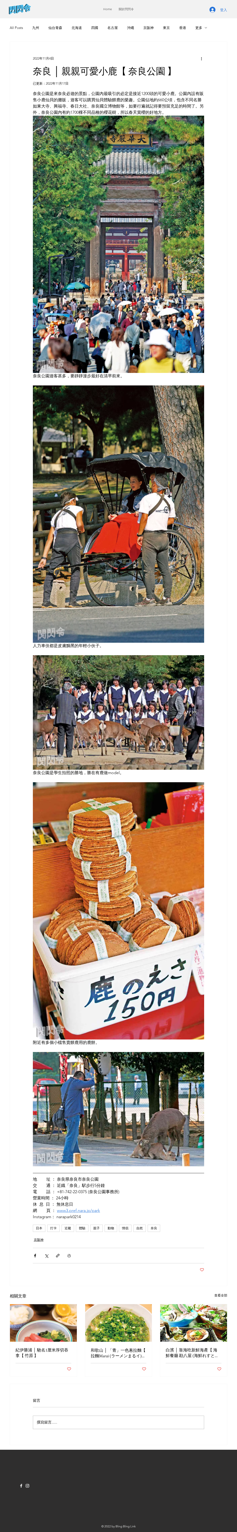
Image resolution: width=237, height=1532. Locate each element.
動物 (111, 1228)
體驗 (82, 1228)
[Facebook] (21, 1485)
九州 (35, 27)
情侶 (125, 1228)
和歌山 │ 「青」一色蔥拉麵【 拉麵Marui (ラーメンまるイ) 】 (118, 1353)
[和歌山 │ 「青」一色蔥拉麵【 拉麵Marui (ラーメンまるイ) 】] (118, 1323)
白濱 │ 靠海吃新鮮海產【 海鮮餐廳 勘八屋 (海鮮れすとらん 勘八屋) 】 (192, 1352)
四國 (94, 27)
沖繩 (130, 27)
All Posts (16, 27)
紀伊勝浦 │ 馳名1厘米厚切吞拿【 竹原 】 (42, 1352)
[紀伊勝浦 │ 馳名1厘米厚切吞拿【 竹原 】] (43, 1323)
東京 (166, 27)
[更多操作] (201, 58)
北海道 (77, 27)
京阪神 (148, 27)
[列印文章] (69, 1255)
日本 (39, 1228)
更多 (198, 27)
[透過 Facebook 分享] (35, 1255)
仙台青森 (55, 27)
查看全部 (220, 1295)
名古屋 (112, 27)
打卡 (53, 1228)
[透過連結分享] (58, 1255)
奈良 (154, 1228)
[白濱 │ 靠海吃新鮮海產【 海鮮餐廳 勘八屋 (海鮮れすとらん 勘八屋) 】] (193, 1323)
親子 (96, 1228)
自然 (139, 1228)
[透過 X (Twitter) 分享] (46, 1255)
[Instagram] (27, 1485)
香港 (182, 27)
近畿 (68, 1228)
